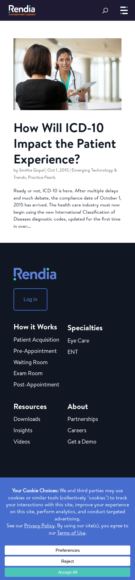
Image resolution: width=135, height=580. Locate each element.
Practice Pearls (42, 177)
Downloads (27, 419)
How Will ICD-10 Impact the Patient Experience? (65, 143)
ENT (73, 352)
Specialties (85, 327)
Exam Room (28, 373)
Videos (22, 442)
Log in (30, 299)
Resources (30, 406)
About (78, 406)
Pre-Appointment (35, 351)
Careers (77, 430)
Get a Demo (82, 442)
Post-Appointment (36, 384)
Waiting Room (31, 362)
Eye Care (78, 341)
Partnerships (83, 419)
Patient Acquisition (36, 340)
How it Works (35, 326)
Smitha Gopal (32, 170)
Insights (23, 430)
